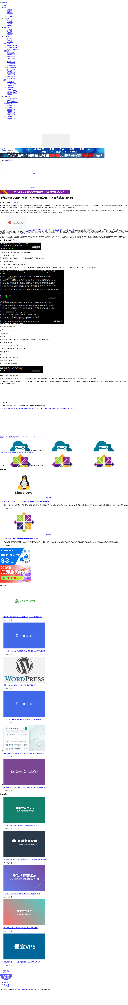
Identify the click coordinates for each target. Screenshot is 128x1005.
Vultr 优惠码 (10, 100)
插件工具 (10, 31)
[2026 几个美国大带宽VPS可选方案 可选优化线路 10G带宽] (24, 822)
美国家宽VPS (11, 111)
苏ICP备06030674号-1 (24, 989)
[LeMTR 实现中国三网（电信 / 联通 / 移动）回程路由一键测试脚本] (24, 750)
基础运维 (10, 20)
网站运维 (10, 40)
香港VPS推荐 (11, 53)
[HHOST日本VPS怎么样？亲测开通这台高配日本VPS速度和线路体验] (24, 648)
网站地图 (6, 986)
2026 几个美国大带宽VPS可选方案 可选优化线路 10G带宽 (21, 825)
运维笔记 (10, 22)
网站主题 (10, 29)
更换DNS (72, 408)
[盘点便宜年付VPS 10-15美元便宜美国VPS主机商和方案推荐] (24, 959)
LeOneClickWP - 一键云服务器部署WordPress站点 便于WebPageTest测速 (25, 787)
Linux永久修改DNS (63, 408)
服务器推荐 (6, 43)
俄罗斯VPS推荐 (12, 67)
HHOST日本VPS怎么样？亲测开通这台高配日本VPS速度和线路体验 (24, 651)
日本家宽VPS (11, 113)
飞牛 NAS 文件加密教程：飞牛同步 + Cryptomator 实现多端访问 (22, 617)
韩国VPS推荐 (11, 58)
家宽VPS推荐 (11, 69)
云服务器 (10, 11)
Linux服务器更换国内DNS (49, 408)
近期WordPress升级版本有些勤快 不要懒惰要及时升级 (19, 685)
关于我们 (6, 982)
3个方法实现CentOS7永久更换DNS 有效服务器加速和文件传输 (26, 501)
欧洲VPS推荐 (11, 54)
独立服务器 (10, 16)
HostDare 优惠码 (12, 98)
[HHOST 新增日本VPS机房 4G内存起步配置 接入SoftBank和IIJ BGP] (24, 716)
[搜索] (56, 141)
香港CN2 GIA (11, 78)
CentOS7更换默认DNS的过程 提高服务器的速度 (21, 538)
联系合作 (6, 984)
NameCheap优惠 (12, 83)
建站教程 (6, 36)
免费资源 (6, 27)
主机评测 (10, 14)
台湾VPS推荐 (11, 62)
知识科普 (10, 34)
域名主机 (10, 9)
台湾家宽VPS (11, 105)
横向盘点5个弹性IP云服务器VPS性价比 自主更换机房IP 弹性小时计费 (24, 859)
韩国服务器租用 (12, 45)
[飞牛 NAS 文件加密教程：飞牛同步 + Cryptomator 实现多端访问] (24, 614)
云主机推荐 (6, 96)
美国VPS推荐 (11, 56)
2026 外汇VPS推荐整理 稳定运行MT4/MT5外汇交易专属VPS (21, 894)
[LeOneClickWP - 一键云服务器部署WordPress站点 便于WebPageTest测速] (24, 784)
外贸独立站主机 (12, 93)
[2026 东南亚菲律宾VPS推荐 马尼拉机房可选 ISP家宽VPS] (24, 925)
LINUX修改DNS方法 (26, 408)
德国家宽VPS (11, 118)
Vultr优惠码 (10, 85)
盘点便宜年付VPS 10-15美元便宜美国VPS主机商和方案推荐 (21, 962)
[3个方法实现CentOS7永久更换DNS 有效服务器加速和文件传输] (24, 497)
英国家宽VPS (11, 116)
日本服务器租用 (12, 47)
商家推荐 (10, 13)
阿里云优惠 (10, 82)
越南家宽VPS (11, 114)
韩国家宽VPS (11, 109)
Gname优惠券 (11, 89)
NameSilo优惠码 (12, 91)
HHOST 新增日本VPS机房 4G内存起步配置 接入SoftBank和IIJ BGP (23, 719)
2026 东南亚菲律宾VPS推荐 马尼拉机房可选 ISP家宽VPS (20, 928)
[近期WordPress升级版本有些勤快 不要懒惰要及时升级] (24, 682)
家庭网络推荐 (7, 103)
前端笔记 (10, 25)
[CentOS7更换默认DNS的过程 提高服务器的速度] (24, 535)
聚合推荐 (6, 51)
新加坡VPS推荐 (12, 65)
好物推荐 (10, 33)
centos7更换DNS (5, 408)
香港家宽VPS (11, 107)
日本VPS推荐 (11, 63)
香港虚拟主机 (11, 94)
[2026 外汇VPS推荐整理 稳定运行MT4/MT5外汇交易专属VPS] (24, 891)
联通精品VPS (11, 71)
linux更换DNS (37, 408)
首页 (4, 5)
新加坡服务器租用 (12, 49)
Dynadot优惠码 (11, 87)
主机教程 (10, 23)
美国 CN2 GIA (11, 76)
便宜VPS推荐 (11, 60)
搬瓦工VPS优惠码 (12, 102)
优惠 (4, 7)
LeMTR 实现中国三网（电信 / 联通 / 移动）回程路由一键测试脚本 (23, 753)
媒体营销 (10, 42)
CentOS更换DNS (15, 408)
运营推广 (10, 38)
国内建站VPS (11, 74)
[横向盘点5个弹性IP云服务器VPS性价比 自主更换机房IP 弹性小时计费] (24, 856)
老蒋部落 (14, 989)
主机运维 (6, 18)
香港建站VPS (11, 73)
